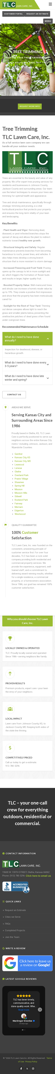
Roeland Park (21, 500)
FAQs (7, 923)
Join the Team (12, 937)
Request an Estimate (37, 14)
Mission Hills (21, 493)
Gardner (19, 454)
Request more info (30, 106)
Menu (48, 21)
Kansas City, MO (23, 461)
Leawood (19, 464)
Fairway (18, 503)
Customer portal (13, 14)
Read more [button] (23, 1009)
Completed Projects (15, 930)
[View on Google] (23, 1016)
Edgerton (19, 510)
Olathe (18, 471)
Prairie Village (21, 478)
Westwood (20, 514)
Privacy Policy (31, 1061)
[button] (7, 1009)
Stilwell (18, 496)
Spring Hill (19, 485)
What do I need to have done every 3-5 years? (25, 364)
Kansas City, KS (22, 457)
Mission (18, 489)
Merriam (19, 507)
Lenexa (18, 468)
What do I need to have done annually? (22, 338)
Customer (30, 532)
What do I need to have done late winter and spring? (24, 377)
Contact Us (14, 394)
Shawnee (19, 482)
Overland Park (21, 475)
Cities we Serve (12, 917)
